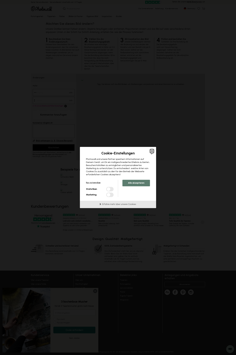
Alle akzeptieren (136, 183)
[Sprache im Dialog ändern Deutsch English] (151, 151)
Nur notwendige (93, 182)
